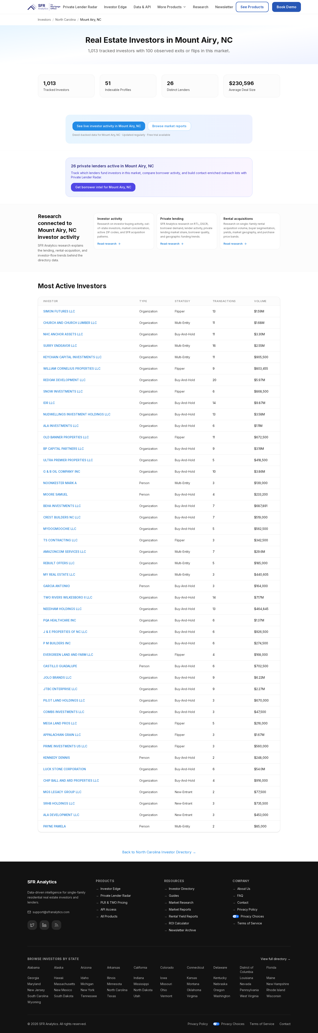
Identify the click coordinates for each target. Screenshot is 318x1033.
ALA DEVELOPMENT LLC (61, 815)
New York (88, 990)
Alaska (58, 967)
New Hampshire (278, 984)
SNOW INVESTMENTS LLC (63, 391)
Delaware (220, 967)
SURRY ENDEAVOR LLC (60, 345)
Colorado (167, 967)
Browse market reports (169, 126)
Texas (111, 996)
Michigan (87, 984)
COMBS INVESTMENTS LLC (63, 712)
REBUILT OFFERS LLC (58, 563)
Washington (222, 996)
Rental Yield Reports (181, 916)
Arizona (86, 967)
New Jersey (36, 990)
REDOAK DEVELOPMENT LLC (64, 380)
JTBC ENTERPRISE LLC (60, 689)
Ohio (163, 990)
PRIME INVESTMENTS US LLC (65, 746)
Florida (271, 967)
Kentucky (220, 978)
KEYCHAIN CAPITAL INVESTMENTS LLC (72, 357)
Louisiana (246, 978)
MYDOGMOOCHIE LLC (59, 529)
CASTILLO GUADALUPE (60, 666)
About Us (241, 888)
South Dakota (63, 996)
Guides (171, 895)
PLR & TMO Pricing (111, 902)
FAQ (238, 895)
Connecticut (195, 967)
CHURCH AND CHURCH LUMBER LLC (70, 323)
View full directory (276, 959)
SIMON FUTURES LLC (59, 311)
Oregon (219, 990)
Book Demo (286, 7)
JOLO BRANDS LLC (57, 677)
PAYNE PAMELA (54, 826)
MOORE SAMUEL (55, 494)
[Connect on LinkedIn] (44, 925)
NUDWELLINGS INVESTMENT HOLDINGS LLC (76, 414)
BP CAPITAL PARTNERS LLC (63, 448)
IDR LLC (49, 403)
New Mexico (63, 990)
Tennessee (89, 996)
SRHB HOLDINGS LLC (59, 803)
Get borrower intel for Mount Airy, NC (103, 187)
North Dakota (143, 990)
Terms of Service (247, 923)
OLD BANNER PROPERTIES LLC (66, 437)
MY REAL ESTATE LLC (59, 574)
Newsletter (224, 7)
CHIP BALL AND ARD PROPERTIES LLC (71, 780)
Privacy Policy (245, 909)
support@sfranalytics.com (51, 912)
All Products (106, 916)
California (140, 967)
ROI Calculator (176, 923)
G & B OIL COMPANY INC (61, 471)
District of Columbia (246, 970)
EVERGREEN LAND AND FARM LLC (68, 654)
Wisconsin (274, 996)
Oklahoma (194, 990)
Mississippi (141, 984)
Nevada (245, 984)
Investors (44, 19)
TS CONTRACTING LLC (60, 540)
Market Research (178, 902)
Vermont (166, 996)
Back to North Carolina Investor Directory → (159, 852)
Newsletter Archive (180, 930)
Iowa (163, 978)
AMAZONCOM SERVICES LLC (64, 551)
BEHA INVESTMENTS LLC (62, 506)
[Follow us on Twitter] (32, 925)
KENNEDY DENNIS (56, 757)
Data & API (142, 7)
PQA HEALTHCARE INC (59, 620)
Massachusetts (64, 984)
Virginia (192, 996)
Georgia (33, 978)
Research (200, 7)
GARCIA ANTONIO (56, 586)
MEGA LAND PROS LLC (60, 723)
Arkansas (113, 967)
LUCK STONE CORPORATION (64, 769)
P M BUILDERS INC (57, 643)
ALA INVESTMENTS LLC (61, 426)
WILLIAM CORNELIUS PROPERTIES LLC (71, 368)
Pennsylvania (249, 990)
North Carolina (65, 19)
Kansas (192, 978)
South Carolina (37, 996)
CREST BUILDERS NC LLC (61, 517)
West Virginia (249, 996)
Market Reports (177, 909)
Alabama (33, 967)
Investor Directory (179, 888)
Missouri (166, 984)
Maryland (34, 984)
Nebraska (220, 984)
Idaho (85, 978)
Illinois (111, 978)
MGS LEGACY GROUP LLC (62, 792)
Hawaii (58, 978)
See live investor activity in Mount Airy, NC (109, 126)
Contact (240, 902)
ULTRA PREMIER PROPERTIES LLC (68, 460)
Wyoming (34, 1002)
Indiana (139, 978)
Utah (137, 996)
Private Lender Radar (80, 7)
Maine (271, 978)
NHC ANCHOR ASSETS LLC (63, 334)
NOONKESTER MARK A (60, 483)
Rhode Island (276, 990)
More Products (169, 7)
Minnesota (114, 984)
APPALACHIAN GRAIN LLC (62, 735)
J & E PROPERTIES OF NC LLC (65, 632)
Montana (193, 984)
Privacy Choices (252, 916)
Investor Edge (115, 7)
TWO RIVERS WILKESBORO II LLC (67, 597)
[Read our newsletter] (56, 925)
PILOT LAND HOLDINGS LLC (64, 700)
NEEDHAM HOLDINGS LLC (62, 609)
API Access (106, 909)
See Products (252, 7)
